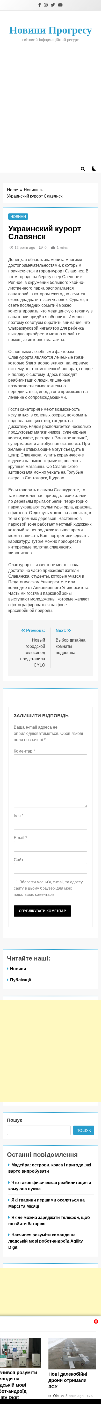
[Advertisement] (50, 102)
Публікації (20, 979)
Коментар (24, 751)
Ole (56, 1396)
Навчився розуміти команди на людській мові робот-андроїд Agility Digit (45, 1241)
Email (20, 837)
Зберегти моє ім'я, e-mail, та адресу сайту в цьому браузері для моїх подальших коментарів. (48, 888)
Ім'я (18, 815)
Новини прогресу (50, 30)
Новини (18, 216)
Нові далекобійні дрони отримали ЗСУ (67, 1380)
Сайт (18, 860)
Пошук (14, 1120)
